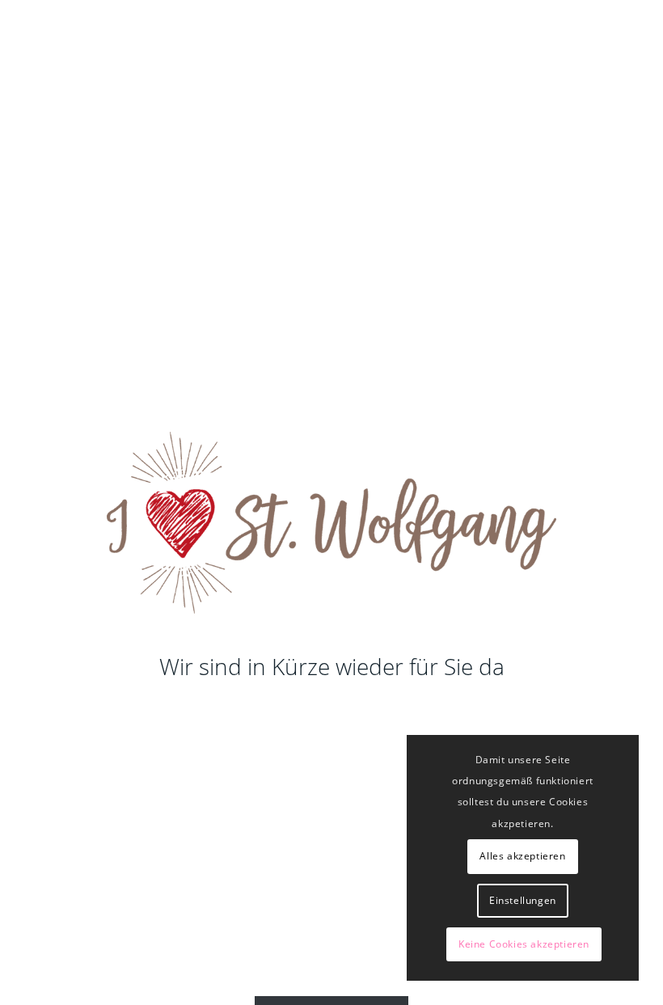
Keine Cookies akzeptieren (523, 944)
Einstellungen (522, 900)
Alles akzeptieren (522, 856)
